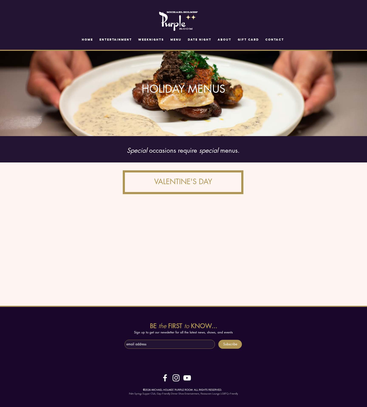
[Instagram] (176, 378)
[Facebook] (165, 378)
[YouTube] (187, 378)
